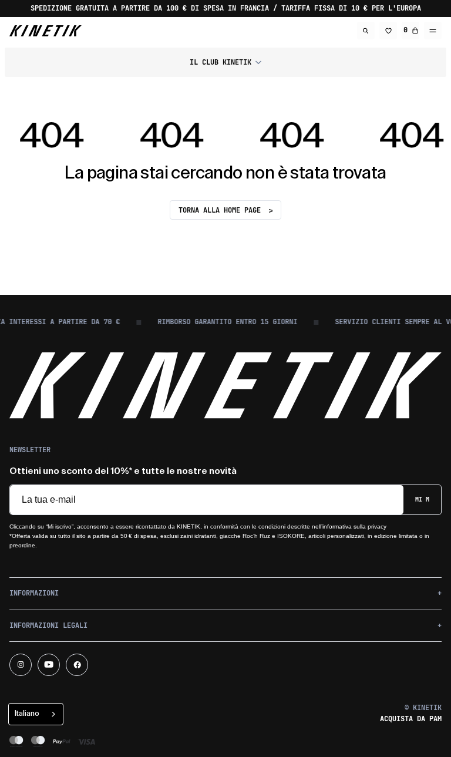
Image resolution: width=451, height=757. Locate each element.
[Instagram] (20, 665)
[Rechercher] (366, 30)
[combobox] (35, 714)
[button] (225, 62)
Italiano (27, 713)
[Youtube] (49, 665)
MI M (422, 499)
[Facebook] (77, 665)
